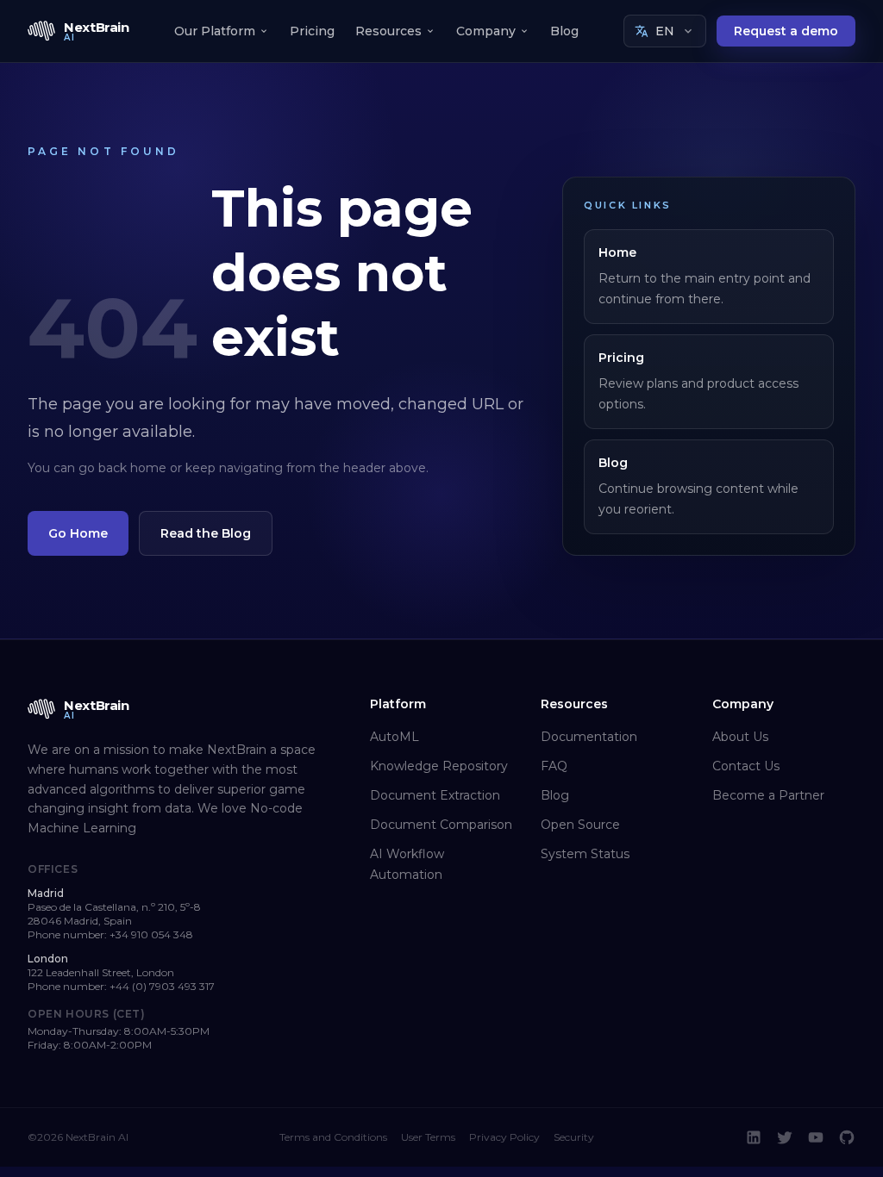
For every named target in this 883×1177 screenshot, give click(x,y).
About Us (740, 736)
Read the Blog (205, 533)
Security (574, 1136)
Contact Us (746, 766)
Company (486, 31)
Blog (564, 31)
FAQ (554, 766)
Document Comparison (441, 824)
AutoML (394, 736)
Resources (388, 31)
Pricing (312, 31)
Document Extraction (435, 795)
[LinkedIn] (753, 1137)
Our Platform (214, 31)
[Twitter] (784, 1137)
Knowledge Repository (439, 766)
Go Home (78, 533)
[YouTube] (815, 1137)
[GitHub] (846, 1137)
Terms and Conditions (333, 1136)
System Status (585, 854)
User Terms (428, 1136)
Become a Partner (768, 795)
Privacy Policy (504, 1136)
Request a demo (786, 31)
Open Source (580, 824)
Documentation (589, 736)
